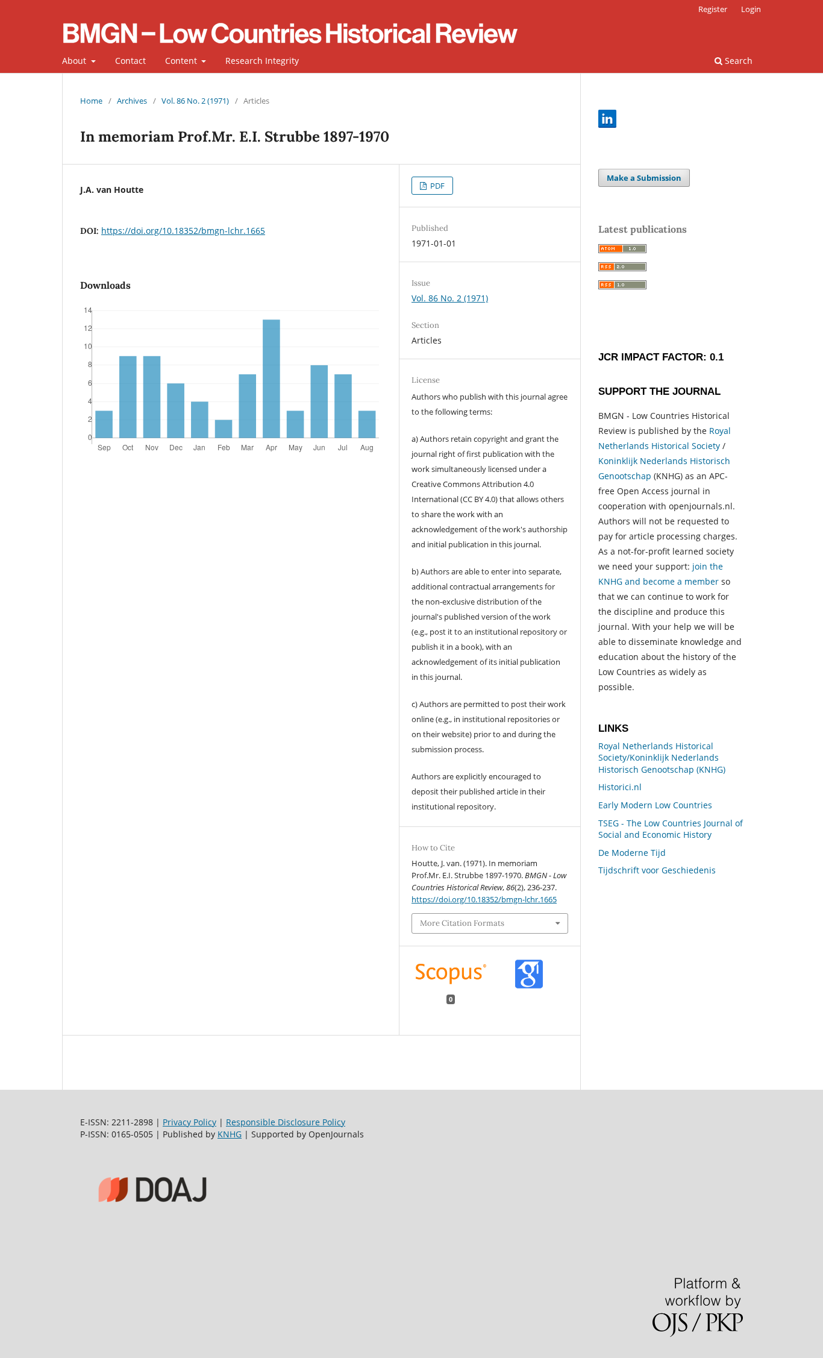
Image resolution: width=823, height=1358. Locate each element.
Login (751, 9)
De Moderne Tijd (632, 852)
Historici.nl (620, 787)
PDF (436, 185)
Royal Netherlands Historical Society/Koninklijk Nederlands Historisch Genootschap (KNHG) (661, 757)
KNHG (229, 1134)
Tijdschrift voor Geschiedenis (657, 870)
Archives (132, 100)
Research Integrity (262, 60)
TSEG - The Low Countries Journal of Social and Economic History (670, 829)
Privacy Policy (189, 1122)
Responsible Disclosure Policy (285, 1122)
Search (737, 60)
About (75, 60)
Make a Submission (644, 177)
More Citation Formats (462, 923)
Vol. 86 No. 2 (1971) (195, 100)
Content (182, 60)
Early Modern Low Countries (655, 805)
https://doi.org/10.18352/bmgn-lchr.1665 (183, 230)
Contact (130, 60)
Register (712, 9)
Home (91, 100)
